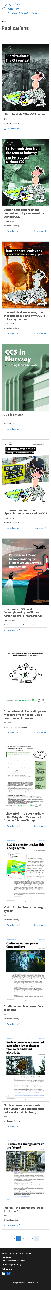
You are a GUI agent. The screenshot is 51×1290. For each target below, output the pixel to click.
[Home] (19, 7)
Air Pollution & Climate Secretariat (22, 13)
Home (4, 22)
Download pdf (13, 129)
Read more (39, 231)
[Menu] (44, 8)
